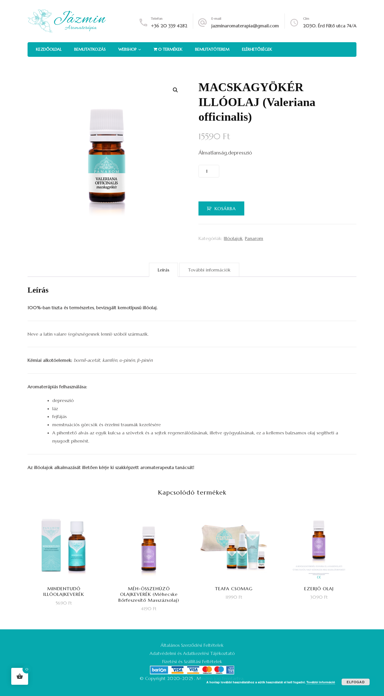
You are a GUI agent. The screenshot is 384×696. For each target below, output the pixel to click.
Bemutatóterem (212, 49)
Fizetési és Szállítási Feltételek (192, 661)
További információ (320, 682)
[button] (175, 90)
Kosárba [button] (67, 558)
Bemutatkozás (90, 49)
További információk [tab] (209, 270)
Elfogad (356, 681)
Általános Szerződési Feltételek (192, 645)
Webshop (127, 49)
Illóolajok (233, 238)
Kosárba (225, 208)
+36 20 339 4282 (169, 25)
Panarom (254, 238)
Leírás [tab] (163, 270)
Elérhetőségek (257, 49)
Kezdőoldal (49, 49)
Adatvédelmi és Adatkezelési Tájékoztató (192, 653)
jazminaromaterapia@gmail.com (245, 25)
